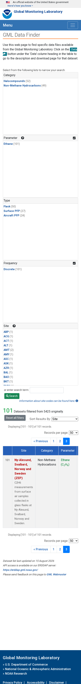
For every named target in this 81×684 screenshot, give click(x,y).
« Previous (41, 441)
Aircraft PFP (11, 215)
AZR (6, 368)
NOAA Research (16, 673)
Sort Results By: (40, 419)
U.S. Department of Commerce (26, 664)
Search (13, 395)
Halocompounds (14, 81)
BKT (6, 381)
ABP (6, 332)
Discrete (9, 269)
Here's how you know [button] (19, 5)
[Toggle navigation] (72, 25)
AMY (6, 354)
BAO (6, 377)
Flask (7, 206)
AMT (7, 350)
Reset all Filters (15, 417)
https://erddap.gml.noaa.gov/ (20, 569)
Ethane (8, 144)
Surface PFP (12, 211)
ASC (6, 359)
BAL (6, 372)
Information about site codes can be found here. (47, 400)
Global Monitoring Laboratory (38, 11)
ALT (6, 345)
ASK (6, 363)
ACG (6, 336)
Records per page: (56, 433)
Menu (7, 25)
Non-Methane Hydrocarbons (22, 85)
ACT (6, 341)
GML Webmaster (56, 574)
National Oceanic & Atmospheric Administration (38, 669)
